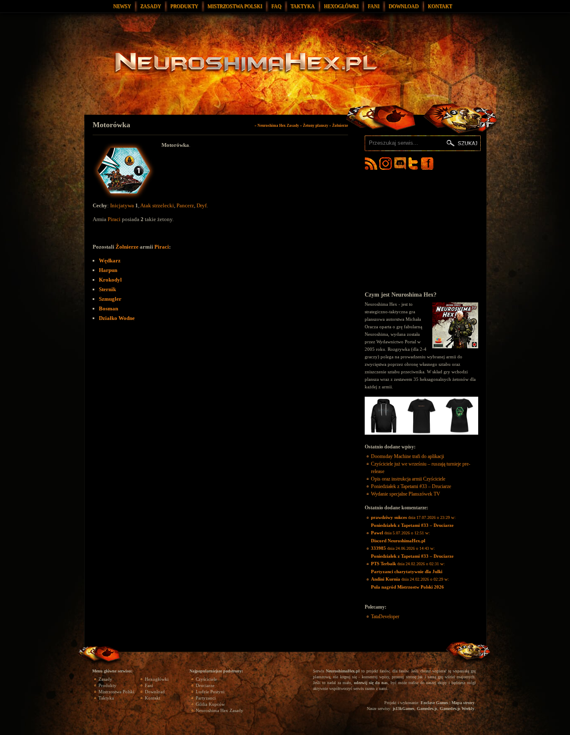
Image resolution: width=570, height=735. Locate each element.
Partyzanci (206, 697)
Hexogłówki (341, 6)
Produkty (184, 6)
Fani (373, 6)
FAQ (276, 6)
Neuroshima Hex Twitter (415, 163)
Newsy (122, 6)
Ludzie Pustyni (210, 691)
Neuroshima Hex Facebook (427, 163)
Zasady (150, 6)
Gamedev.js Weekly (457, 708)
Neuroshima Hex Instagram (385, 163)
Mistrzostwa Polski (234, 6)
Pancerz (185, 205)
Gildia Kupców (210, 704)
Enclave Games (434, 702)
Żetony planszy (315, 125)
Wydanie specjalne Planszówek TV (405, 494)
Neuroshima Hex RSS (371, 163)
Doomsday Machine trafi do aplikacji (407, 456)
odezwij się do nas (371, 682)
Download (403, 6)
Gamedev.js (427, 708)
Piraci (114, 219)
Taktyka (302, 6)
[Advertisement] (421, 230)
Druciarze (205, 685)
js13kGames (403, 708)
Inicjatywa (122, 205)
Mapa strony (462, 702)
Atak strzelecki (157, 205)
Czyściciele (206, 679)
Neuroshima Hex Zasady (278, 125)
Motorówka (111, 125)
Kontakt (440, 6)
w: (413, 521)
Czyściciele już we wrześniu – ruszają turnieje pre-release (420, 467)
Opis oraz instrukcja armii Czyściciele (408, 479)
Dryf (202, 205)
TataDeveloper (385, 616)
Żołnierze (340, 125)
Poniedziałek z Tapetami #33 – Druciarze (411, 486)
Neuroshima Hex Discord (400, 163)
